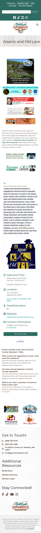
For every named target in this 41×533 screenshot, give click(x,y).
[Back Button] (4, 183)
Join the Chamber (25, 6)
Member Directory (10, 475)
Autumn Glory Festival (23, 140)
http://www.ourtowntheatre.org (20, 317)
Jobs (32, 3)
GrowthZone (31, 528)
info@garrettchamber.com (16, 453)
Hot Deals (12, 6)
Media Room (7, 471)
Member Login (23, 3)
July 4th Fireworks (10, 142)
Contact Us (11, 3)
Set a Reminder (20, 334)
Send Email (11, 328)
